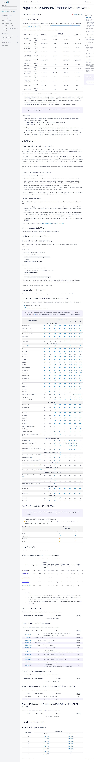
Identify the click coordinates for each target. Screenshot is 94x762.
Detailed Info (5, 33)
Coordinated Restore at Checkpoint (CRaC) (7, 36)
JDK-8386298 (28, 645)
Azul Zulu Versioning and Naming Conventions (53, 223)
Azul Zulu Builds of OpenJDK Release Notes (8, 12)
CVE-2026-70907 (25, 577)
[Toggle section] (18, 23)
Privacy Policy (88, 759)
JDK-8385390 (28, 647)
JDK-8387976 (28, 651)
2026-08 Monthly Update (8, 7)
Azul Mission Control (6, 42)
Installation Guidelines (7, 23)
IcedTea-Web (5, 30)
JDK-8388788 (28, 654)
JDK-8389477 (28, 662)
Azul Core (4, 5)
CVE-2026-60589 (25, 582)
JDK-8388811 (28, 657)
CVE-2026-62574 (25, 585)
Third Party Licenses (6, 20)
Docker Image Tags (6, 18)
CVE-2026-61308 (25, 573)
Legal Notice (5, 45)
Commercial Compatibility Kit (9, 28)
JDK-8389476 (28, 659)
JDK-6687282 (28, 634)
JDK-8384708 (28, 640)
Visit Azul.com (88, 1)
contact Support (32, 314)
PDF (48, 736)
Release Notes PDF (78, 14)
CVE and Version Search (7, 25)
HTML (45, 736)
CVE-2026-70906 (25, 570)
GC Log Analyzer (6, 40)
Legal (92, 759)
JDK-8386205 (28, 642)
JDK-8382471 (28, 637)
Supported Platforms (7, 15)
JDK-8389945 (28, 665)
